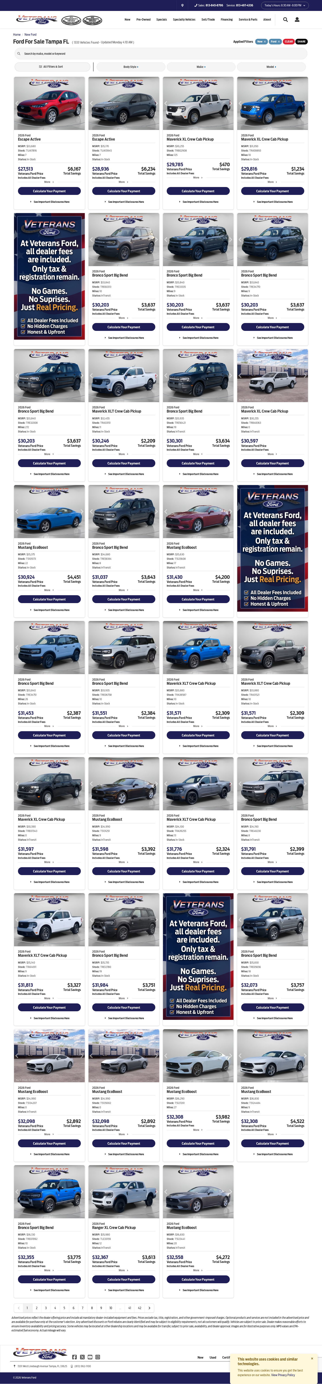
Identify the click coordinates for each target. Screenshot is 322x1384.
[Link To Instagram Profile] (97, 1357)
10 (111, 1308)
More (47, 182)
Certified (228, 1357)
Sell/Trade (208, 19)
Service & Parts (248, 19)
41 (129, 1308)
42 (139, 1308)
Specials (161, 19)
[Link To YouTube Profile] (90, 1357)
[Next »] (149, 1308)
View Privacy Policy (283, 1375)
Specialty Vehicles (184, 19)
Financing (227, 19)
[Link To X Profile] (82, 1357)
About (267, 19)
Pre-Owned (143, 19)
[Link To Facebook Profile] (75, 1357)
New (127, 19)
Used (213, 1357)
